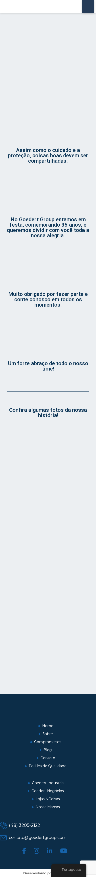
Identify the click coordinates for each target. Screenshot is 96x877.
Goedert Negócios (47, 791)
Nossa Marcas (48, 807)
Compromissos (47, 742)
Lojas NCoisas (48, 799)
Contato (47, 758)
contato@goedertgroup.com (37, 837)
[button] (9, 550)
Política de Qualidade (48, 766)
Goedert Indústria (48, 783)
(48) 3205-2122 (24, 825)
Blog (48, 750)
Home (47, 726)
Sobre (47, 734)
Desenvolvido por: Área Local (48, 873)
